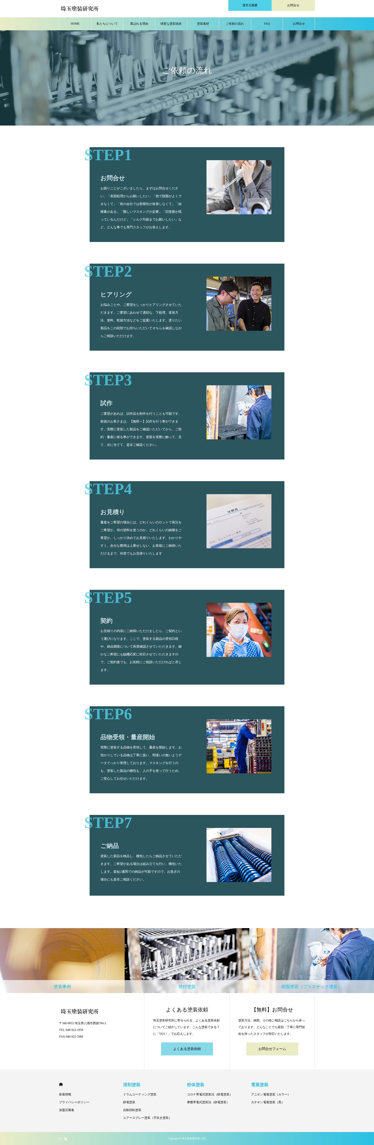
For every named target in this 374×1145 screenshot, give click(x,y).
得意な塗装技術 (171, 23)
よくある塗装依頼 (187, 1049)
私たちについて (107, 23)
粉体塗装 (195, 1084)
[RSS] (65, 1138)
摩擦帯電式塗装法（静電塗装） (208, 1102)
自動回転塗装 (132, 1110)
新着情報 (65, 1094)
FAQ (267, 23)
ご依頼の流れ (235, 23)
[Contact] (60, 1138)
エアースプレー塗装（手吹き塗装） (147, 1117)
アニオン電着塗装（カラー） (270, 1094)
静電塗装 (129, 1102)
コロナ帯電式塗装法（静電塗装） (209, 1094)
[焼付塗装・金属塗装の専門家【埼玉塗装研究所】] (79, 8)
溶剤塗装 (131, 1084)
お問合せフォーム (272, 1049)
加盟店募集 (66, 1110)
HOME (75, 23)
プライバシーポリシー (74, 1102)
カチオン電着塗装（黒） (267, 1102)
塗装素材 (203, 23)
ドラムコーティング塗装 (139, 1094)
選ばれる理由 (139, 23)
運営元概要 (250, 5)
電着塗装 (259, 1084)
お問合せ (293, 5)
